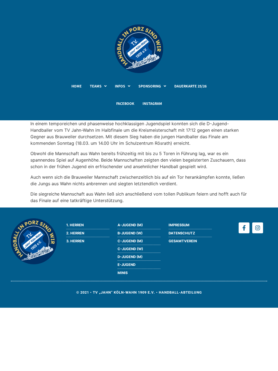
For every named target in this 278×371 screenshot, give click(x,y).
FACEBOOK (125, 103)
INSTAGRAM (152, 103)
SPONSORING (149, 86)
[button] (98, 86)
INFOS (120, 86)
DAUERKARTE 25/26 (190, 86)
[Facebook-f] (244, 227)
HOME (76, 86)
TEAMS (96, 86)
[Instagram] (257, 227)
